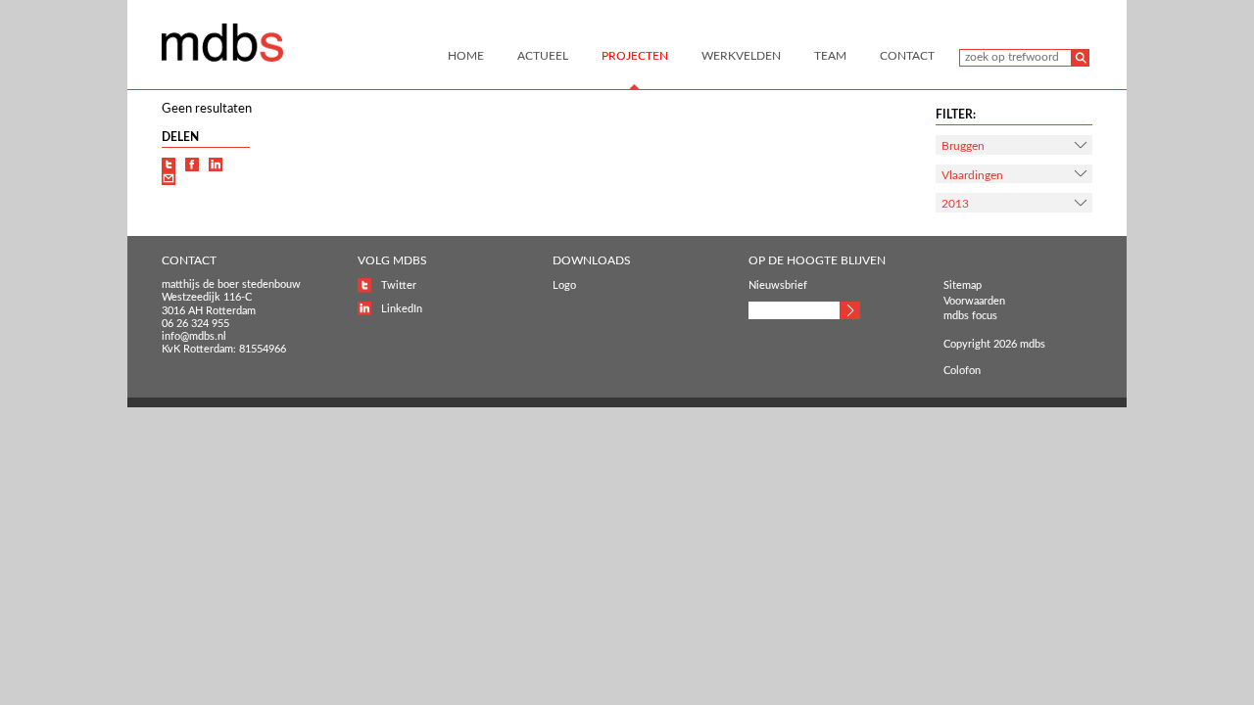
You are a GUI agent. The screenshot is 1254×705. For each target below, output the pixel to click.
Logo (564, 285)
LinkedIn (401, 309)
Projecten (635, 56)
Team (830, 56)
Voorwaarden (974, 301)
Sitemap (962, 285)
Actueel (542, 56)
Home (466, 56)
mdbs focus (970, 315)
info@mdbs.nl (194, 336)
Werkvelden (741, 56)
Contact (907, 56)
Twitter (398, 285)
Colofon (962, 370)
